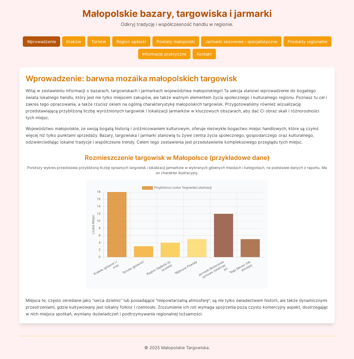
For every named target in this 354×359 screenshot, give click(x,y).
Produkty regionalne (307, 41)
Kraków (73, 41)
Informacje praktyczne (164, 54)
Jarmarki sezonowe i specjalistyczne (241, 41)
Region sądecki (131, 41)
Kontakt (204, 54)
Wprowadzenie (41, 41)
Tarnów (98, 41)
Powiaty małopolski (176, 41)
